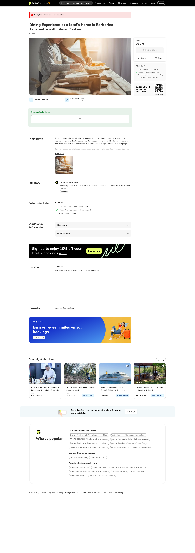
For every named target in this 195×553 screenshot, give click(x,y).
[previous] (158, 359)
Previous (28, 67)
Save (160, 58)
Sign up (161, 3)
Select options (150, 50)
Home (31, 493)
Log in (153, 3)
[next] (164, 359)
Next (133, 67)
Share (143, 58)
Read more (59, 153)
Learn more (39, 337)
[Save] (58, 366)
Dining (61, 493)
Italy (37, 493)
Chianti (32, 34)
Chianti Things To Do (48, 493)
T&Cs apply (63, 254)
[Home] (39, 3)
